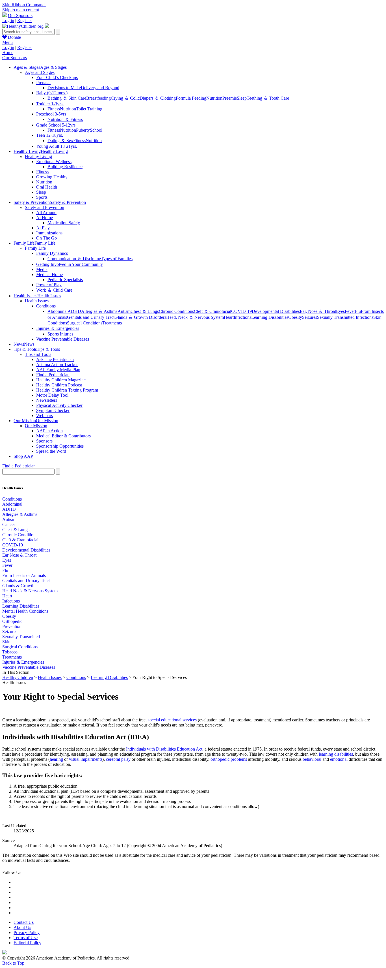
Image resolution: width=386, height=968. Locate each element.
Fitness (53, 108)
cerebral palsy (119, 759)
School (96, 130)
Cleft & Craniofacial (20, 539)
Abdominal (57, 311)
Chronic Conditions (176, 311)
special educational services (173, 719)
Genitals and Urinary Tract (90, 317)
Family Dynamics (52, 253)
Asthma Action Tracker (57, 364)
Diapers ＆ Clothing (158, 98)
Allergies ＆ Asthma (99, 311)
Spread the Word (51, 451)
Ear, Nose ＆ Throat (318, 311)
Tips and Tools (38, 354)
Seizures (309, 317)
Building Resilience (65, 166)
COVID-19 (241, 311)
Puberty (83, 130)
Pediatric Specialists (65, 279)
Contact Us (24, 922)
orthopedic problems (229, 759)
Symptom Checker (53, 410)
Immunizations (49, 232)
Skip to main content (20, 9)
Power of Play (49, 284)
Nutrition (214, 98)
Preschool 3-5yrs (51, 114)
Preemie (229, 98)
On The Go (46, 238)
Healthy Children (17, 677)
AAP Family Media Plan (58, 369)
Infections (242, 317)
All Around (46, 212)
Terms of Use (26, 937)
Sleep (242, 98)
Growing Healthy (52, 176)
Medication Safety (63, 222)
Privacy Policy (27, 932)
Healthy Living (38, 156)
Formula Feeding (191, 98)
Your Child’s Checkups (57, 77)
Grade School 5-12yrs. (56, 125)
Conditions (46, 306)
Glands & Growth (18, 585)
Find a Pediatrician (53, 374)
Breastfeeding (98, 98)
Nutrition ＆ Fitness (65, 119)
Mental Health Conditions (25, 611)
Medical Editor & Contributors (63, 435)
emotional (339, 759)
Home (7, 52)
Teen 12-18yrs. (49, 135)
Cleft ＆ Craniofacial (212, 311)
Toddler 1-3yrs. (50, 103)
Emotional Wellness (53, 161)
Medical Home (49, 274)
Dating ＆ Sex (60, 140)
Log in (8, 20)
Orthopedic (12, 621)
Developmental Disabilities (276, 311)
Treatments (112, 322)
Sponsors (44, 441)
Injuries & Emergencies (23, 662)
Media (41, 269)
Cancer (8, 524)
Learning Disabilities (269, 317)
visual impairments (85, 759)
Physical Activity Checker (59, 405)
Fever (350, 311)
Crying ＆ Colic (125, 98)
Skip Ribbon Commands (24, 4)
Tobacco (10, 651)
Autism (124, 311)
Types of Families (117, 258)
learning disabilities (336, 754)
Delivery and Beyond (100, 87)
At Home (44, 217)
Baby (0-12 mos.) (52, 92)
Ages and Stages (40, 72)
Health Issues (37, 300)
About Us (22, 927)
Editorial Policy (27, 942)
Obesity (295, 317)
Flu (358, 311)
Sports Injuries (60, 334)
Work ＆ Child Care (54, 290)
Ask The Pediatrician (55, 359)
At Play (43, 227)
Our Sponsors (20, 15)
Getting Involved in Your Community (69, 264)
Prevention (11, 626)
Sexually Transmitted (21, 636)
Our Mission (36, 425)
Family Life (35, 248)
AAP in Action (49, 430)
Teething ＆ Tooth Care (268, 98)
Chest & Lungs (15, 529)
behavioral (312, 759)
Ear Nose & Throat (19, 555)
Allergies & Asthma (20, 514)
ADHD (74, 311)
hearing (56, 759)
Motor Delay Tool (52, 395)
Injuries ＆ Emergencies (57, 328)
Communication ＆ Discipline (74, 258)
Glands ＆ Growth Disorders (140, 317)
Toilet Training (89, 108)
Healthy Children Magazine (61, 379)
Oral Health (46, 187)
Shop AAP (23, 456)
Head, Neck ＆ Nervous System (195, 317)
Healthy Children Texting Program (67, 390)
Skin (6, 641)
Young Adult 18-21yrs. (56, 146)
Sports (41, 197)
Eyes (340, 311)
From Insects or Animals (24, 575)
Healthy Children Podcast (59, 385)
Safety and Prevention (44, 207)
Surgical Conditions (84, 322)
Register (24, 20)
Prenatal (43, 82)
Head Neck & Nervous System (30, 590)
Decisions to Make (64, 87)
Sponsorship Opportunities (60, 446)
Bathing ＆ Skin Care (66, 98)
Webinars (44, 415)
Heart (229, 317)
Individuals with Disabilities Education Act (164, 749)
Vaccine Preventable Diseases (62, 339)
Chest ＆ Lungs (145, 311)
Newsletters (46, 400)
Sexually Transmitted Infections (345, 317)
